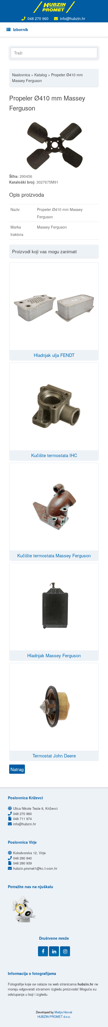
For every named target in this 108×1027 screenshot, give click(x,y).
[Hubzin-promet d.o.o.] (54, 7)
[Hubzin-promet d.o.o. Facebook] (43, 951)
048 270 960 (38, 18)
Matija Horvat (63, 1012)
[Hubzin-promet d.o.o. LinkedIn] (54, 951)
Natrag (17, 769)
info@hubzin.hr (72, 18)
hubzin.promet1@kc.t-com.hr (35, 868)
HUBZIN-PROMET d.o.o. (54, 1016)
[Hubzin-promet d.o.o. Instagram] (65, 951)
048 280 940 (22, 858)
